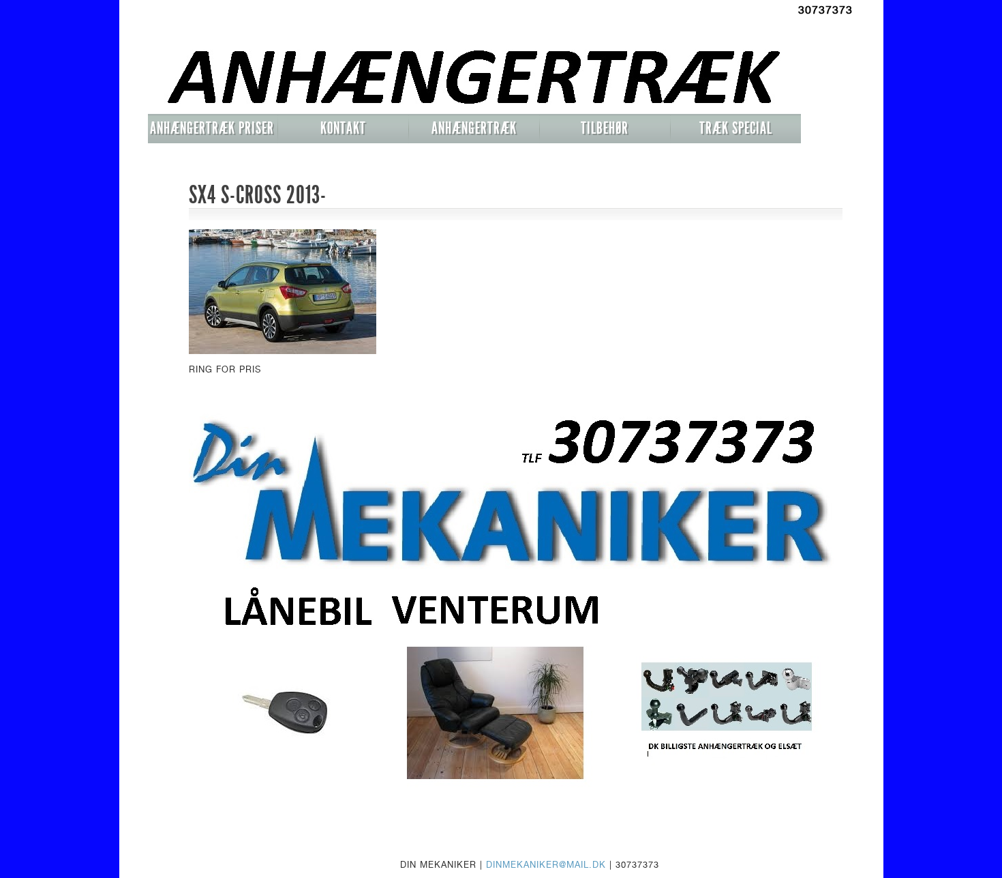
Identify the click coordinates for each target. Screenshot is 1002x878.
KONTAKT (343, 128)
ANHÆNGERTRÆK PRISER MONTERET (212, 131)
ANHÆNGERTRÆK (474, 128)
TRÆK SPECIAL (735, 128)
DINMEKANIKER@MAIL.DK (546, 864)
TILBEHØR (604, 128)
